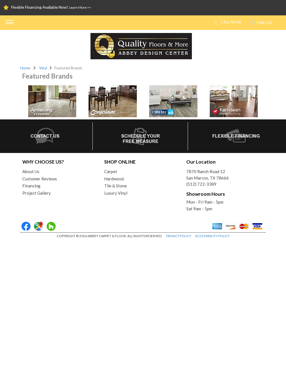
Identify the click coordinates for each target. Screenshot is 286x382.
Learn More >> (80, 7)
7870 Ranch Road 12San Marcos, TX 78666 (207, 174)
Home (25, 68)
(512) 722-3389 (201, 184)
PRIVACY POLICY (178, 236)
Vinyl (43, 68)
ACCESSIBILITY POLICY (212, 236)
